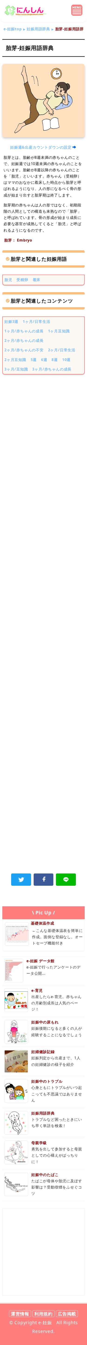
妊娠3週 (11, 321)
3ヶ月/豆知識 (16, 369)
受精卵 (22, 279)
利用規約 (43, 1314)
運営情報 (20, 1314)
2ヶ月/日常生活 (61, 349)
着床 (37, 279)
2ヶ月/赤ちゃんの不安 (24, 349)
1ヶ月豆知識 (59, 331)
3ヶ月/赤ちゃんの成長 (51, 369)
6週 (44, 359)
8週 (55, 359)
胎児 (8, 279)
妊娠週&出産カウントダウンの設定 (41, 147)
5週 (34, 359)
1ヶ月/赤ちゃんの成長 (24, 331)
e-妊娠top (12, 28)
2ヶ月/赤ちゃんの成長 (24, 340)
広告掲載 (67, 1314)
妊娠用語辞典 (38, 28)
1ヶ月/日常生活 (36, 321)
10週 (66, 359)
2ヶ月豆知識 (15, 359)
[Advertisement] (43, 427)
